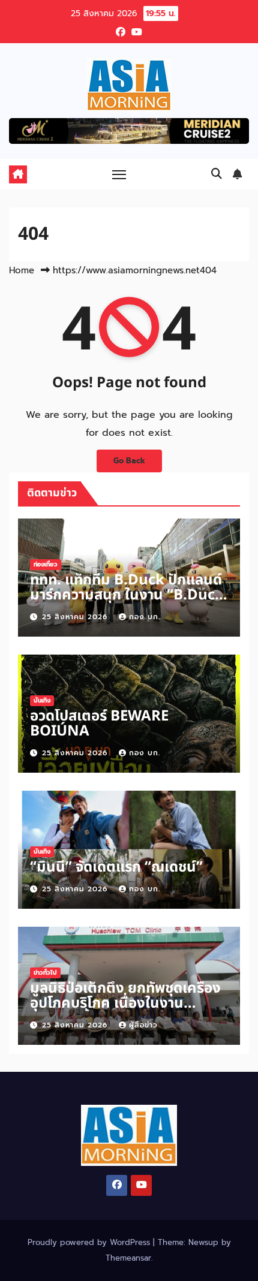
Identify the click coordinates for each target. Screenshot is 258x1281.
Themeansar (128, 1258)
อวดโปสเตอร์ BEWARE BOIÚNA (99, 724)
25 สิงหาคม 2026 (76, 616)
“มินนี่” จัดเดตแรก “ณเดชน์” (116, 867)
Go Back (129, 460)
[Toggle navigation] (119, 174)
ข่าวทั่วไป (45, 972)
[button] (216, 173)
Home (21, 270)
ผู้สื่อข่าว (143, 1025)
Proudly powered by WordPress (90, 1242)
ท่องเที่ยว (46, 564)
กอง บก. (144, 616)
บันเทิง (42, 700)
